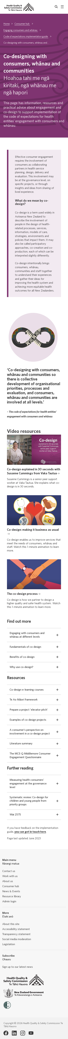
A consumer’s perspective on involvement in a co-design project (30, 732)
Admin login (9, 901)
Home (6, 24)
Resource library (11, 896)
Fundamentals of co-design (25, 646)
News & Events (11, 891)
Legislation (8, 944)
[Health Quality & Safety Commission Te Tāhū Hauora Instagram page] (22, 1033)
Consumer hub (22, 24)
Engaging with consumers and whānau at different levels (27, 635)
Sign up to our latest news (17, 967)
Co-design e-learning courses (27, 689)
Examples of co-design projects (28, 719)
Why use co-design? (21, 667)
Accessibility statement (16, 929)
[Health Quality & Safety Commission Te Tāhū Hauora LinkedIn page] (14, 1033)
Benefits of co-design (22, 657)
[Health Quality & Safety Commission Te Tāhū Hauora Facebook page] (5, 1033)
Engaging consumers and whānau (20, 30)
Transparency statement (16, 934)
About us (7, 881)
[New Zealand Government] (23, 993)
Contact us (8, 871)
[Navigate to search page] (56, 6)
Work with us (10, 876)
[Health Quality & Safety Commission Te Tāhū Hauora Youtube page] (31, 1033)
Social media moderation (16, 939)
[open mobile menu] (62, 6)
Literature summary (21, 743)
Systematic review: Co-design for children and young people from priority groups (29, 801)
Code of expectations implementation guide (25, 36)
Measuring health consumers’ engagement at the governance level (28, 784)
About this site (10, 924)
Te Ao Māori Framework (23, 699)
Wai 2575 (15, 814)
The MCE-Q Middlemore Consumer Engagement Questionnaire (30, 755)
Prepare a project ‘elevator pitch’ (29, 709)
